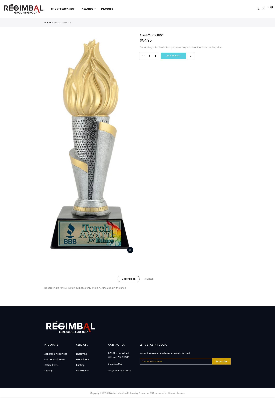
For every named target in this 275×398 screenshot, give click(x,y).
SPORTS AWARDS (62, 9)
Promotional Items (54, 359)
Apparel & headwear (55, 353)
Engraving (81, 353)
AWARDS (87, 9)
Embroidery (82, 359)
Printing (80, 365)
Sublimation (82, 370)
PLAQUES (107, 9)
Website (114, 393)
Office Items (51, 365)
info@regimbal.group (119, 370)
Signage (48, 370)
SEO (152, 393)
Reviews (148, 278)
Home (47, 22)
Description (129, 278)
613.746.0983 (115, 363)
